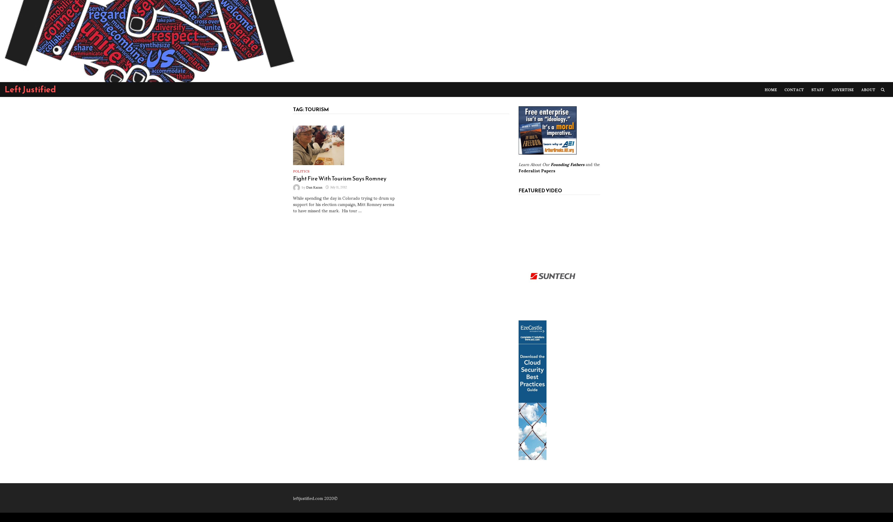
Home (771, 89)
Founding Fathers (567, 164)
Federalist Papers (537, 170)
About (868, 89)
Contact (794, 89)
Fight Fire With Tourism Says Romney (340, 178)
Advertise (842, 89)
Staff (817, 89)
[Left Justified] (149, 40)
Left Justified (30, 89)
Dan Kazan (314, 187)
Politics (301, 171)
